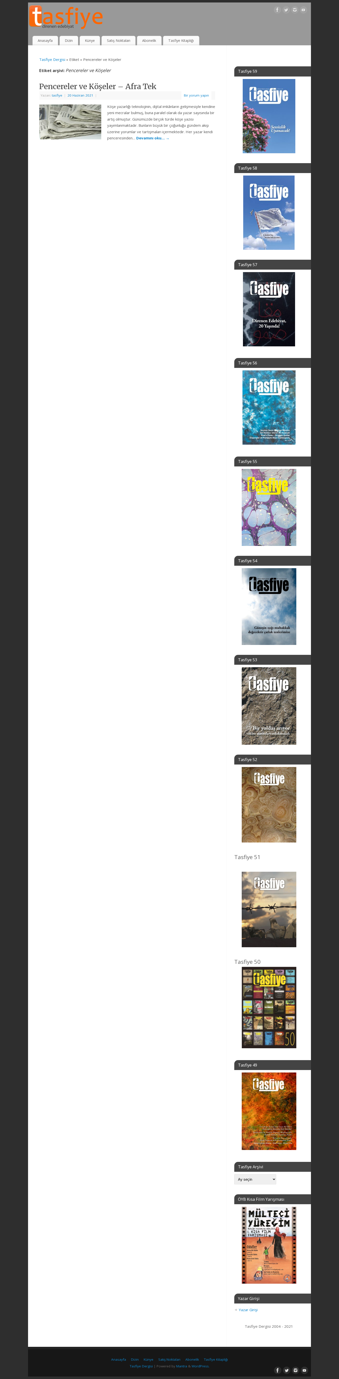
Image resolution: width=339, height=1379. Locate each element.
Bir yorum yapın (196, 95)
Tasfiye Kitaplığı (181, 40)
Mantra (181, 1366)
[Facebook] (277, 11)
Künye (90, 40)
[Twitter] (286, 11)
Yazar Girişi (248, 1309)
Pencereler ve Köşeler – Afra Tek (98, 86)
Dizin (69, 40)
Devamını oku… (153, 137)
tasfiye (57, 95)
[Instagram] (295, 11)
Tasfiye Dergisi (52, 59)
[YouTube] (303, 11)
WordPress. (200, 1366)
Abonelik (149, 40)
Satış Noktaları (118, 40)
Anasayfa (45, 40)
